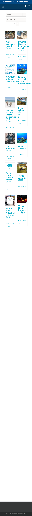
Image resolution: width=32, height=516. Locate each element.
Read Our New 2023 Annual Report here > (16, 1)
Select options (8, 128)
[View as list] (17, 24)
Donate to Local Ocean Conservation (24, 80)
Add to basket (8, 56)
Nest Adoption (10, 147)
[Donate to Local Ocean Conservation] (22, 69)
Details (12, 54)
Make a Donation (20, 91)
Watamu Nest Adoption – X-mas (10, 211)
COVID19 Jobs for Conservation (12, 79)
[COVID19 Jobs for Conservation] (10, 69)
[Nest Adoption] (10, 138)
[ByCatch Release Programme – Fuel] (22, 35)
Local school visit (21, 109)
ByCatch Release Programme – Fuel (23, 44)
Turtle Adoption (22, 176)
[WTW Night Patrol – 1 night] (22, 199)
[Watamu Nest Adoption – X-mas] (10, 200)
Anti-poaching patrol (10, 43)
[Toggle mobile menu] (29, 6)
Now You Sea (22, 147)
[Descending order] (24, 15)
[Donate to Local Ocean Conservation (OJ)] (10, 102)
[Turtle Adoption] (22, 167)
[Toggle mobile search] (26, 6)
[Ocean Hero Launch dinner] (10, 166)
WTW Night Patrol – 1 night (22, 209)
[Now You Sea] (22, 138)
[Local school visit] (22, 101)
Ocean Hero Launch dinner (9, 176)
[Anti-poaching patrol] (10, 35)
